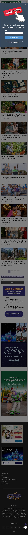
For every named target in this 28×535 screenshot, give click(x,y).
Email (6, 30)
